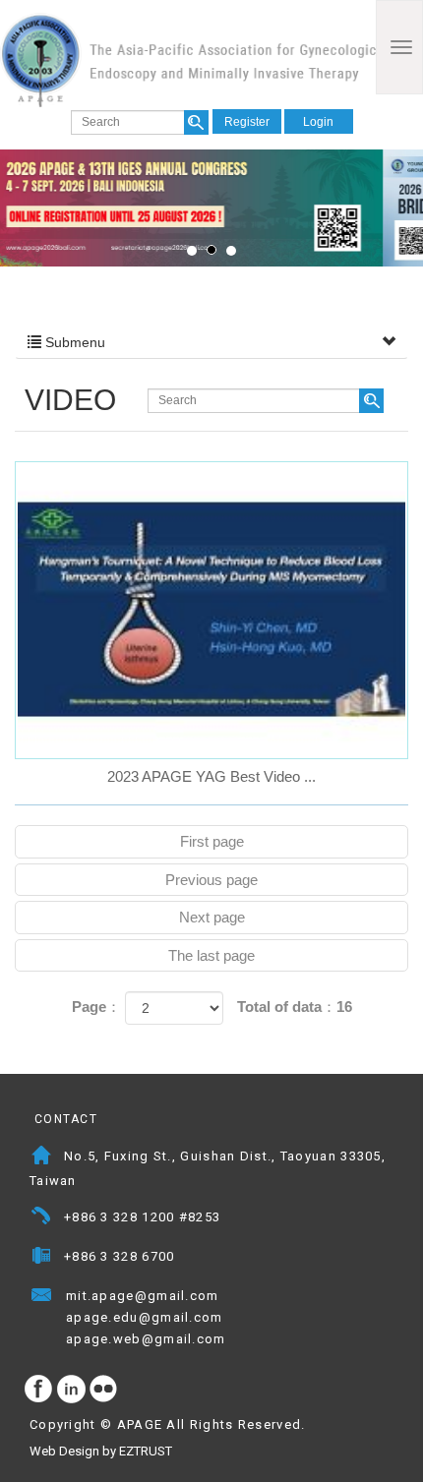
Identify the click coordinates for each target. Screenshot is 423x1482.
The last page (211, 955)
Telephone (42, 1219)
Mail (238, 1297)
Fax (42, 1258)
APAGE (188, 59)
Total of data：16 (294, 1006)
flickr (104, 1389)
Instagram (72, 1389)
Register (247, 122)
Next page (212, 917)
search (196, 122)
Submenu (73, 342)
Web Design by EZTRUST (101, 1451)
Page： (96, 1006)
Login (318, 122)
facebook (39, 1389)
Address (42, 1158)
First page (212, 841)
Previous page (211, 879)
